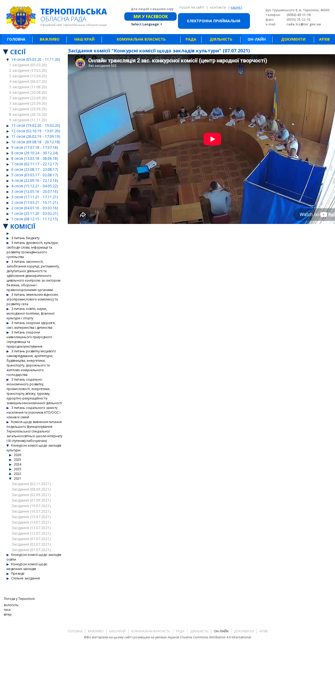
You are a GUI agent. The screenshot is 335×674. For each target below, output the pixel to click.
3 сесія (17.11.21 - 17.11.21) (34, 196)
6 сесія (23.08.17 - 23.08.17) (34, 169)
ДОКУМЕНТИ (293, 39)
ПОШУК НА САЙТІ (192, 7)
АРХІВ (324, 39)
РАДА (191, 39)
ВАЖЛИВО (49, 39)
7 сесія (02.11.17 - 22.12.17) (34, 163)
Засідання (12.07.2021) (31, 533)
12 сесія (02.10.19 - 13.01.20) (35, 130)
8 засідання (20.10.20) (28, 114)
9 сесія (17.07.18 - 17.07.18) (34, 147)
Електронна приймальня (213, 20)
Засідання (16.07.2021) (31, 511)
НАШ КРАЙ (84, 39)
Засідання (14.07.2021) (31, 522)
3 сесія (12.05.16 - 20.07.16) (34, 191)
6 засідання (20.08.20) (28, 92)
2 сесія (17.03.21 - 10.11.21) (34, 202)
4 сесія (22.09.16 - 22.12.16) (34, 180)
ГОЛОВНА (16, 39)
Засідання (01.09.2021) (31, 500)
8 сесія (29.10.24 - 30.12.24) (34, 152)
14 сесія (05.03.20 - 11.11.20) (35, 59)
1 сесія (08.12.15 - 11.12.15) (34, 218)
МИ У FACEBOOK (150, 16)
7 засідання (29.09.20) (28, 108)
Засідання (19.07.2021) (31, 505)
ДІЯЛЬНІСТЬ (221, 39)
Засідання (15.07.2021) (31, 516)
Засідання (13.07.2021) (31, 527)
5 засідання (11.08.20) (28, 86)
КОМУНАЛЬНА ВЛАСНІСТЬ (141, 39)
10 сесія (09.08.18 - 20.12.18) (35, 141)
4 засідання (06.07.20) (28, 81)
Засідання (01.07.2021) (31, 549)
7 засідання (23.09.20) (28, 97)
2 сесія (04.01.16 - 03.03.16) (34, 207)
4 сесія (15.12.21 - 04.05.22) (34, 185)
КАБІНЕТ (236, 7)
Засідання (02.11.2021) (31, 483)
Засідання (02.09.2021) (31, 494)
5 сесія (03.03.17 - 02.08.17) (34, 174)
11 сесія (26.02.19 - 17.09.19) (35, 136)
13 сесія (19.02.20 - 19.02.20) (35, 125)
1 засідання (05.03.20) (28, 64)
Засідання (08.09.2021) (31, 489)
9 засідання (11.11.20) (28, 119)
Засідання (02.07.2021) (31, 544)
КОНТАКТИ (218, 7)
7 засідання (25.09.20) (28, 103)
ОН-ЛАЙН (257, 39)
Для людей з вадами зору (152, 9)
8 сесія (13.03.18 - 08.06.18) (34, 158)
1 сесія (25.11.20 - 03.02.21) (34, 213)
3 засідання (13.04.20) (28, 75)
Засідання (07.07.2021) (31, 538)
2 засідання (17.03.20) (28, 70)
